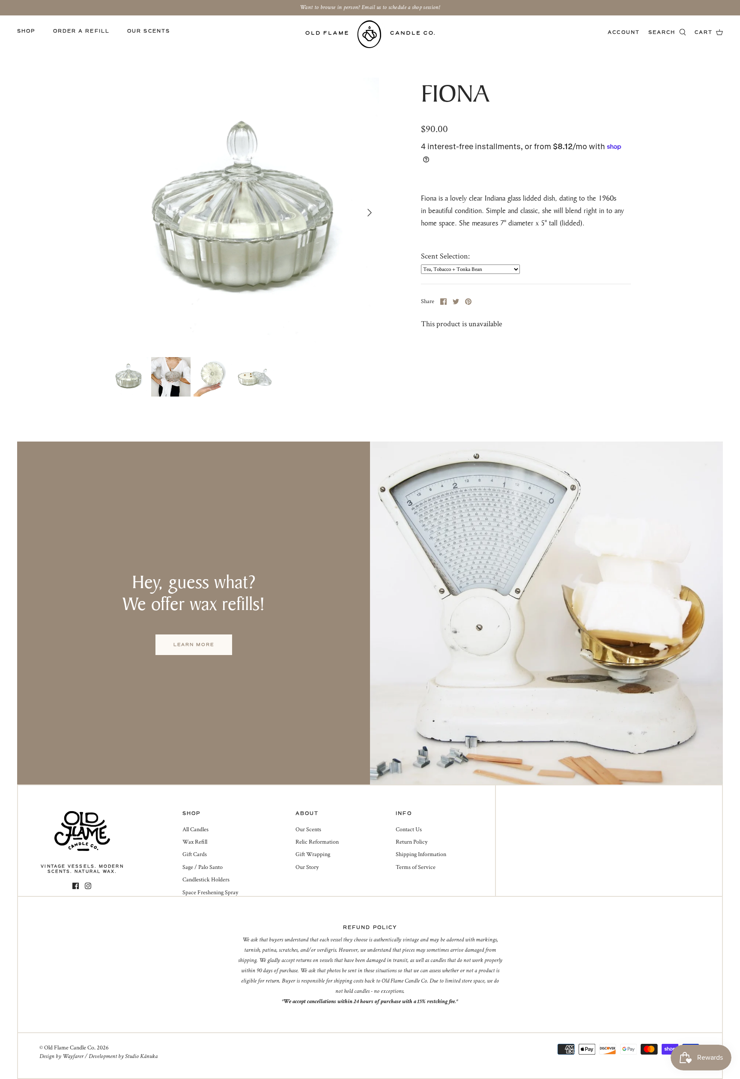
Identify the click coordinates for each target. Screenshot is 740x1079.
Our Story (307, 867)
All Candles (195, 829)
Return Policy (411, 842)
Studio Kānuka (141, 1056)
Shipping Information (421, 854)
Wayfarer (73, 1056)
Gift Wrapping (312, 854)
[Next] (369, 212)
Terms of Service (416, 867)
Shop (26, 31)
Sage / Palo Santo (202, 867)
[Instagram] (88, 886)
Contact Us (409, 829)
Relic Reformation (317, 842)
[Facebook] (75, 886)
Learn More (193, 644)
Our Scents (148, 31)
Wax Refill (194, 842)
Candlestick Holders (206, 880)
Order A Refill (81, 31)
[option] (244, 213)
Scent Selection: (445, 256)
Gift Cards (194, 854)
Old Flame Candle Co (69, 1048)
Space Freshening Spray (210, 892)
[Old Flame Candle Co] (370, 34)
